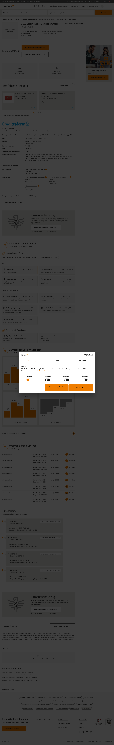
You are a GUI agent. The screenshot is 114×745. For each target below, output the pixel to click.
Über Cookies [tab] (82, 360)
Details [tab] (57, 360)
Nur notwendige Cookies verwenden (56, 388)
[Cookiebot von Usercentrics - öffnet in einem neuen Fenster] (85, 355)
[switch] (47, 380)
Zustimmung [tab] (32, 360)
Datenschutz (43, 371)
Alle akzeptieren (81, 388)
